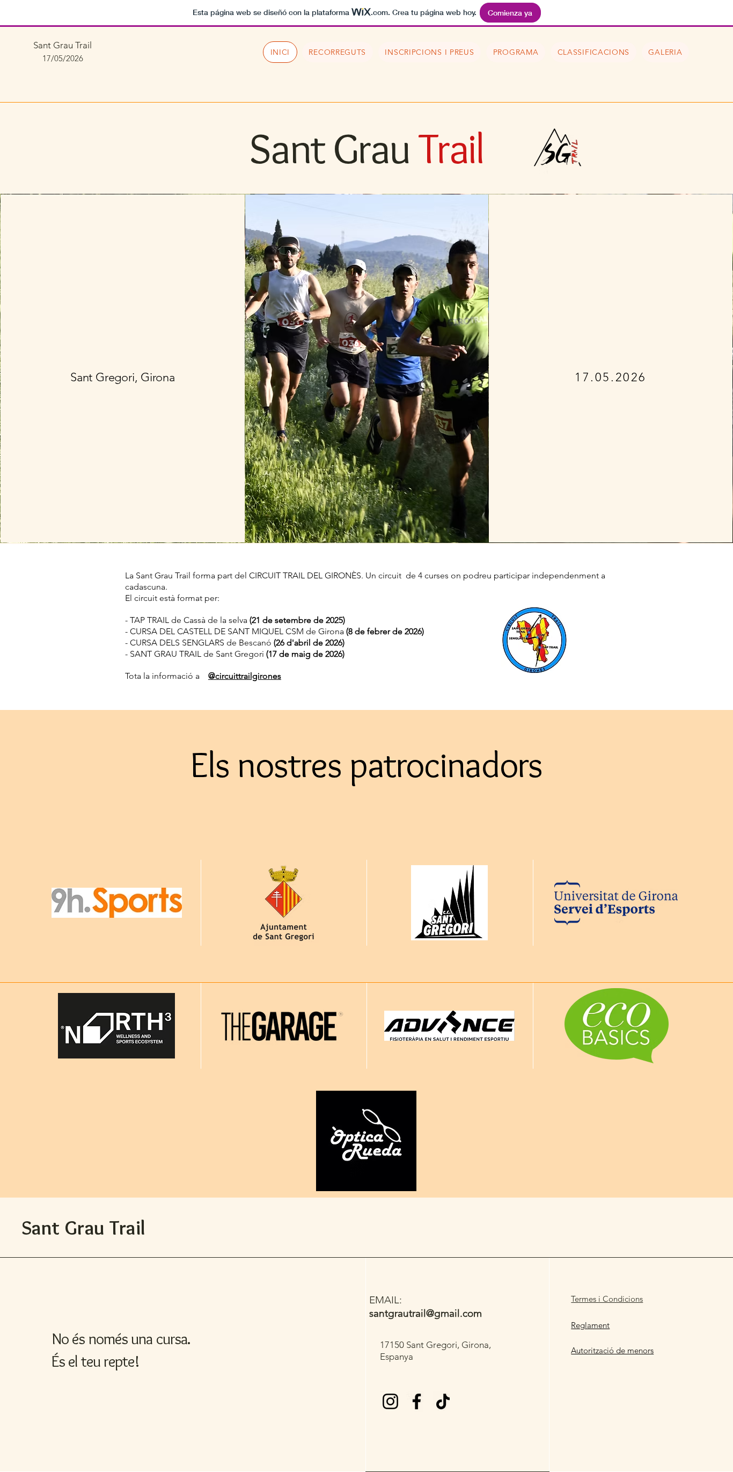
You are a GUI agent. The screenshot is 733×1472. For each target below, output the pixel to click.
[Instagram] (390, 1401)
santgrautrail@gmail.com (425, 1313)
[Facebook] (416, 1401)
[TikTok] (443, 1401)
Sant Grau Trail (62, 45)
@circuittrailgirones (244, 676)
